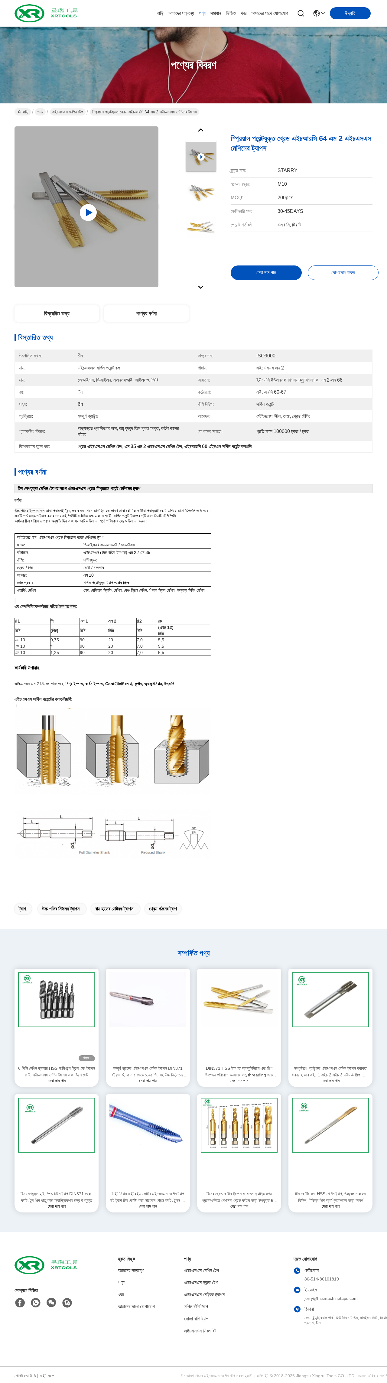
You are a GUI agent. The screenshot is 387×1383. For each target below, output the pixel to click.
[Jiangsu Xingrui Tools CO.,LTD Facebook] (20, 1303)
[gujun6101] (67, 1303)
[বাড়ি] (48, 1272)
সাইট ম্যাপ (47, 1375)
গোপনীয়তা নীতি (25, 1375)
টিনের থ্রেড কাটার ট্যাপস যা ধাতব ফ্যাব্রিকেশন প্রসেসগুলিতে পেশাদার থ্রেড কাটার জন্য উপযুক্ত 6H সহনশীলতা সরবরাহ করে (239, 1197)
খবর (243, 13)
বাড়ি (160, 13)
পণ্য (202, 13)
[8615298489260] (35, 1303)
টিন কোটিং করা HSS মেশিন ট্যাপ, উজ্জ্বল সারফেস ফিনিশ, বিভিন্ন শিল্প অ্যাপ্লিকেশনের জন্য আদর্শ (330, 1197)
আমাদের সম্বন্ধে (181, 13)
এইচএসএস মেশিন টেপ (67, 111)
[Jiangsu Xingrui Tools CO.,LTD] (48, 13)
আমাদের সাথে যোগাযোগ (269, 13)
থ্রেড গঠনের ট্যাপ (163, 908)
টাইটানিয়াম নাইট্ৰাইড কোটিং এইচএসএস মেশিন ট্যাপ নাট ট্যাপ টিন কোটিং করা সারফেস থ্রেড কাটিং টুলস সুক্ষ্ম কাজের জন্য (148, 1197)
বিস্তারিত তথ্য (57, 314)
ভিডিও (231, 13)
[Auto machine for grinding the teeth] (86, 206)
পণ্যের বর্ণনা (146, 314)
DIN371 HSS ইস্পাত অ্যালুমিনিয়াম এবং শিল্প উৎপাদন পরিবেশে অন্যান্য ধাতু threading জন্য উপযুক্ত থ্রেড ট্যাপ (239, 1072)
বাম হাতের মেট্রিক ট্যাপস (114, 908)
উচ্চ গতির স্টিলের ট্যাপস (61, 908)
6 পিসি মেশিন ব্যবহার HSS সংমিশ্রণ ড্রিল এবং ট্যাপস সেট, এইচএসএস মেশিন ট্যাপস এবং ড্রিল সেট (56, 1071)
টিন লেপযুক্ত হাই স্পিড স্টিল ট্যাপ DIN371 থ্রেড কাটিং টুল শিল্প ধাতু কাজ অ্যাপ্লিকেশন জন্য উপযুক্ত (57, 1197)
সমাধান (215, 13)
